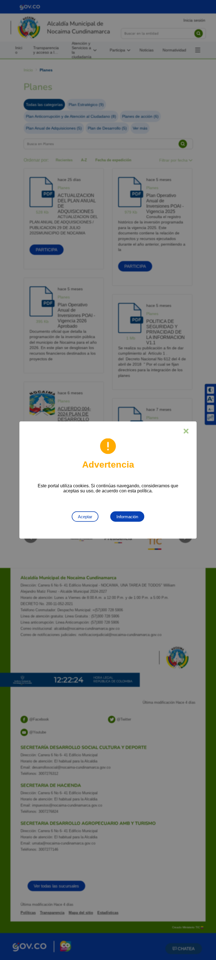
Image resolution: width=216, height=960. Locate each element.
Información (127, 516)
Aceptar (85, 516)
